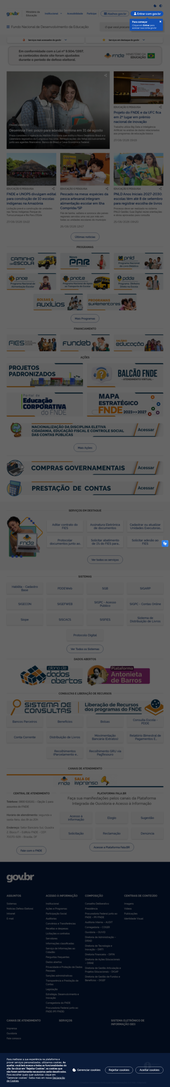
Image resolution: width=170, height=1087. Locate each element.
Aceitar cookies (149, 1070)
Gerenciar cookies (88, 1070)
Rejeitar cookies (119, 1070)
